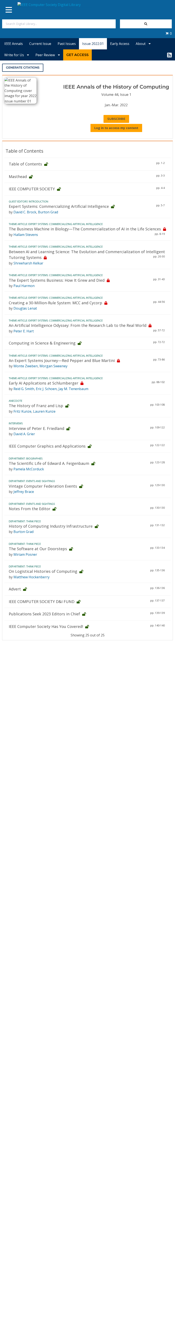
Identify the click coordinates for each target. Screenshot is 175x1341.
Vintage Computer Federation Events (43, 486)
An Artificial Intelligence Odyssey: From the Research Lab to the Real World (77, 325)
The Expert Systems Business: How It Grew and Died (57, 280)
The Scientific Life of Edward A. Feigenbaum (49, 463)
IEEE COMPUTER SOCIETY (32, 188)
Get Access (77, 55)
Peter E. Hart (23, 331)
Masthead (18, 176)
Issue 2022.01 (93, 43)
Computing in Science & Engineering (42, 343)
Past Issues (67, 43)
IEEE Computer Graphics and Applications (47, 446)
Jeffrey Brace (23, 491)
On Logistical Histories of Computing (43, 571)
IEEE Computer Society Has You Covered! (46, 626)
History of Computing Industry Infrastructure (51, 526)
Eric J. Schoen (46, 388)
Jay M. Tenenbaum (73, 388)
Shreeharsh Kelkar (28, 263)
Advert (15, 589)
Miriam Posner (25, 554)
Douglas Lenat (25, 308)
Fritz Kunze (22, 411)
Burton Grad (48, 212)
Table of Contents (25, 164)
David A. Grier (24, 434)
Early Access (119, 43)
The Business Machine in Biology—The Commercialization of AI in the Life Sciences (85, 228)
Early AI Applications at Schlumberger (43, 383)
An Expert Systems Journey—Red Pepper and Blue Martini (62, 360)
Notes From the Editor (29, 508)
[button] (168, 33)
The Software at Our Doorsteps (38, 548)
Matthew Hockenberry (31, 577)
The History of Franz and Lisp (36, 405)
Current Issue (40, 43)
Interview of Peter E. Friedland (36, 428)
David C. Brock (24, 212)
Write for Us (14, 55)
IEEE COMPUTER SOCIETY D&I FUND (41, 601)
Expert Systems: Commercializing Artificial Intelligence (59, 206)
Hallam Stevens (25, 234)
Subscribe (116, 119)
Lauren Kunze (44, 411)
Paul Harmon (24, 285)
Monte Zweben (25, 366)
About (141, 43)
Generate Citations (22, 67)
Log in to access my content (116, 128)
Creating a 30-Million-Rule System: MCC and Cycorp (55, 302)
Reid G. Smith (23, 388)
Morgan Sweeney (53, 366)
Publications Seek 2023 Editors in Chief (44, 613)
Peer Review (45, 55)
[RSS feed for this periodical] (169, 54)
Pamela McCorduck (28, 469)
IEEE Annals (13, 43)
